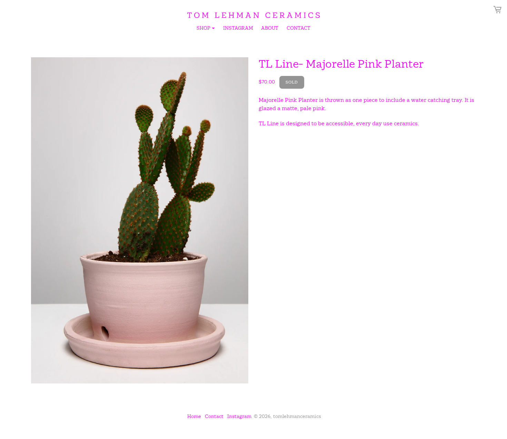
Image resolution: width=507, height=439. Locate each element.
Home (194, 416)
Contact (298, 28)
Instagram (238, 28)
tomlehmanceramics (297, 416)
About (269, 28)
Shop (206, 29)
